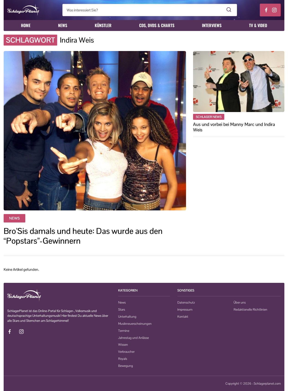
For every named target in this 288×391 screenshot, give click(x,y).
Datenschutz (186, 302)
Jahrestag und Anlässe (133, 338)
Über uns (240, 302)
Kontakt (182, 316)
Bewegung (125, 366)
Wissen (123, 344)
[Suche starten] (229, 10)
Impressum (184, 309)
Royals (122, 359)
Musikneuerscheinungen (135, 324)
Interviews (212, 25)
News (62, 25)
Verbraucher (126, 352)
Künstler (103, 25)
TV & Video (258, 25)
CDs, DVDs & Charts (156, 25)
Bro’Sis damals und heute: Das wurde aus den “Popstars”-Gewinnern (83, 236)
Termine (123, 331)
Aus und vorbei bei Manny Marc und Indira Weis (234, 127)
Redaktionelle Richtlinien (250, 309)
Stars (121, 309)
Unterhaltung (127, 316)
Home (26, 25)
